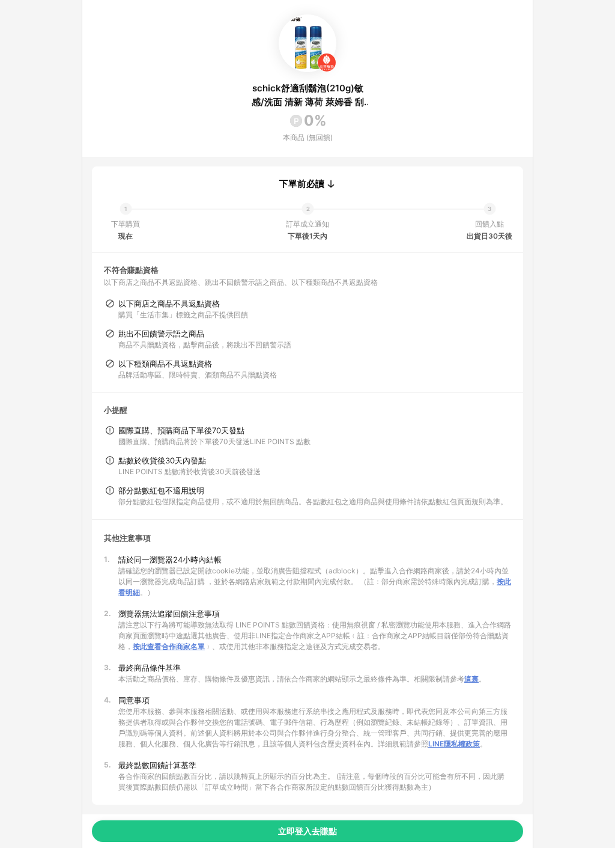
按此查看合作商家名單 (169, 646)
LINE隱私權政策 (454, 743)
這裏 (471, 678)
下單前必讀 (301, 183)
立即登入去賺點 (307, 831)
